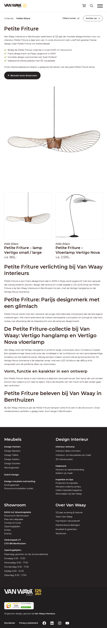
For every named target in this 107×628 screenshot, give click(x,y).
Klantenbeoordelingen (68, 525)
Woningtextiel (11, 467)
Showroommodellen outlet (18, 488)
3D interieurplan (64, 459)
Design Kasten (12, 459)
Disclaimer (9, 623)
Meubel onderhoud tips (68, 486)
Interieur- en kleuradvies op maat (73, 455)
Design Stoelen (12, 463)
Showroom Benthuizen (16, 515)
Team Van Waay (64, 516)
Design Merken (12, 446)
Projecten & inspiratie (67, 483)
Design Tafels (11, 455)
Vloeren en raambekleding (70, 469)
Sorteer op (91, 18)
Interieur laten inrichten (68, 451)
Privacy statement (28, 623)
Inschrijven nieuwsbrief (68, 520)
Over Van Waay (71, 505)
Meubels (12, 439)
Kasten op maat (64, 473)
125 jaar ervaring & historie (69, 512)
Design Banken (12, 451)
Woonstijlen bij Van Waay (69, 493)
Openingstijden (12, 526)
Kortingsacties (11, 485)
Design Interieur (72, 439)
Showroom (15, 505)
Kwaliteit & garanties (66, 529)
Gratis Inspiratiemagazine (69, 490)
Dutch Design (11, 474)
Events (7, 533)
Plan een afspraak (13, 519)
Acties (7, 530)
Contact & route (12, 522)
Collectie (9, 18)
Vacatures (61, 533)
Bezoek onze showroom (24, 75)
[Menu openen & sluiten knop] (100, 5)
